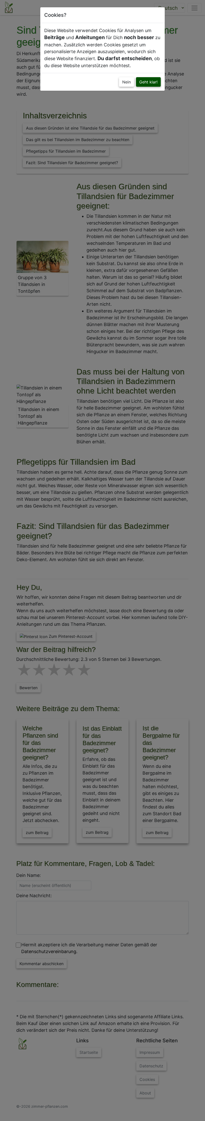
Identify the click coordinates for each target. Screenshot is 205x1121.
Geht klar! (148, 81)
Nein (126, 81)
